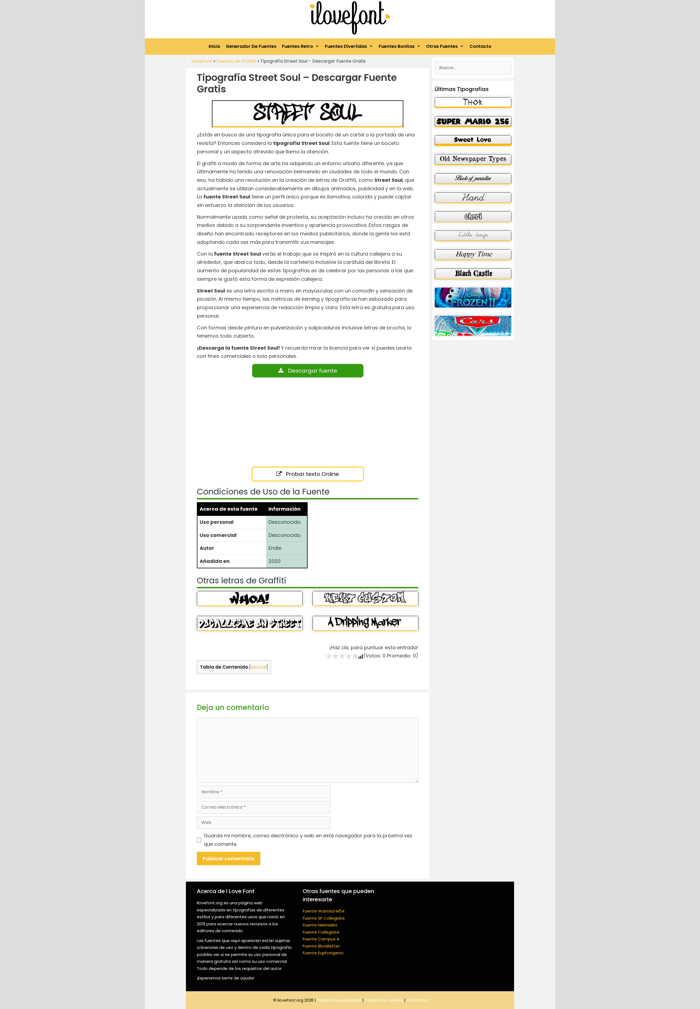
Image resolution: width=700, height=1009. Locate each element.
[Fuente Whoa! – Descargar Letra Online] (250, 598)
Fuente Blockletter (321, 946)
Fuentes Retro (297, 46)
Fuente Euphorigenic (323, 953)
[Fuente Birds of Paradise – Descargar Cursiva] (473, 178)
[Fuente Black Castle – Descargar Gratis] (473, 273)
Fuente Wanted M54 (324, 911)
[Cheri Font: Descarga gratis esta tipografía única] (473, 216)
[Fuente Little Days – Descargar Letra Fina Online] (473, 235)
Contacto (480, 46)
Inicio (214, 46)
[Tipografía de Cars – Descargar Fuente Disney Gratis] (473, 326)
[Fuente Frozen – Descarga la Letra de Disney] (473, 298)
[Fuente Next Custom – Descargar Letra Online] (365, 598)
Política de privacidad (339, 1000)
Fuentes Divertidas (346, 46)
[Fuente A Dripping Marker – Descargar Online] (365, 623)
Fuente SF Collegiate (324, 918)
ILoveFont (201, 61)
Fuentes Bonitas (397, 46)
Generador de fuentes (251, 46)
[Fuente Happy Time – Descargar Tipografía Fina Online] (473, 254)
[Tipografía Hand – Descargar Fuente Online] (473, 197)
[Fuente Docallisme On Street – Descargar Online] (250, 623)
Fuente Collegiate (321, 932)
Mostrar (258, 667)
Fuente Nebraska (320, 925)
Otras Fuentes (442, 46)
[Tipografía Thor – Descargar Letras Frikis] (473, 102)
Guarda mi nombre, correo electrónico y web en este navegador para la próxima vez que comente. (308, 839)
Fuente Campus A (321, 939)
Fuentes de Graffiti (236, 61)
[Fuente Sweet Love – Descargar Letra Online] (473, 140)
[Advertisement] (296, 423)
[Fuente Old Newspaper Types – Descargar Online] (473, 159)
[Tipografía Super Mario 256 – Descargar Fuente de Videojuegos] (473, 121)
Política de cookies (384, 1000)
